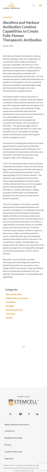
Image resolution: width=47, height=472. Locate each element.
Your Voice (10, 313)
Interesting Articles (14, 310)
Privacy (8, 445)
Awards (9, 317)
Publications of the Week (17, 298)
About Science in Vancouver (17, 424)
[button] (40, 5)
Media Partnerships (13, 438)
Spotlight (10, 306)
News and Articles (14, 294)
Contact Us (10, 431)
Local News (7, 17)
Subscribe (9, 458)
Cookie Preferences (13, 451)
